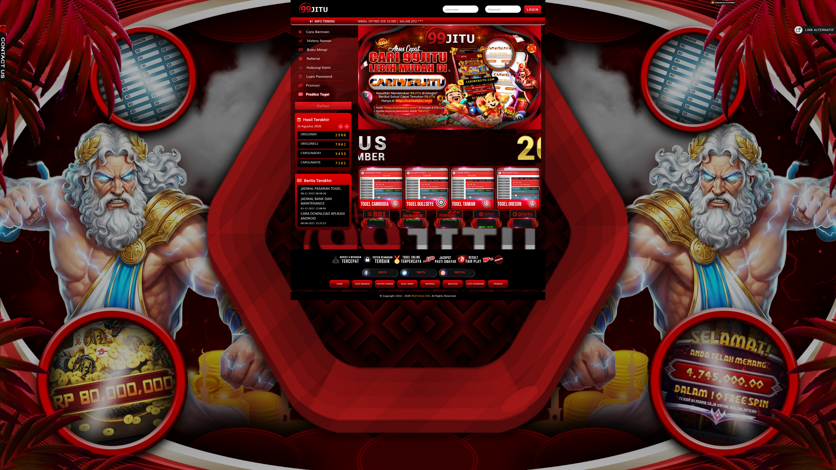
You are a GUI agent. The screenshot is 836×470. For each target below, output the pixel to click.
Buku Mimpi (316, 49)
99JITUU (460, 272)
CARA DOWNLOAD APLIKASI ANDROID (323, 215)
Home (339, 283)
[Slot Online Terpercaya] (449, 146)
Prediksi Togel (317, 94)
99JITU (382, 272)
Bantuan (453, 283)
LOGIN (533, 9)
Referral (312, 58)
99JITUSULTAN (420, 296)
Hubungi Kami (317, 67)
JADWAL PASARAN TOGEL (321, 188)
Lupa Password (318, 76)
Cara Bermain (316, 31)
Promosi (312, 85)
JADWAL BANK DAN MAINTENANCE (316, 200)
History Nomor (318, 40)
